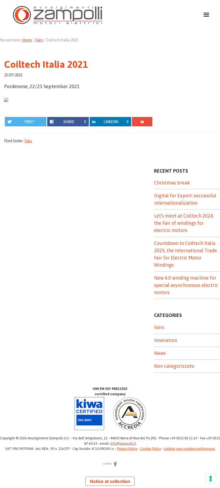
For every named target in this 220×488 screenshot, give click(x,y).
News (160, 353)
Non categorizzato (174, 366)
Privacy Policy (127, 449)
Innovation (165, 340)
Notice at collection (110, 481)
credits (107, 463)
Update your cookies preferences (189, 449)
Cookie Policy (150, 449)
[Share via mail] (142, 121)
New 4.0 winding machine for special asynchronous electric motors (186, 285)
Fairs (28, 141)
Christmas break (172, 183)
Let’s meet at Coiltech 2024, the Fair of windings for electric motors (184, 223)
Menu (203, 11)
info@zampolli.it (123, 443)
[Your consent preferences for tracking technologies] (211, 478)
